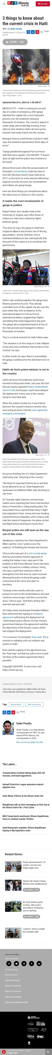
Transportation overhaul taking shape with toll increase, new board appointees (24, 774)
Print (46, 31)
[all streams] (48, 1052)
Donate (43, 4)
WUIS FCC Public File (13, 986)
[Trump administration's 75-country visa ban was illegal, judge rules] (13, 866)
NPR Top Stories (34, 705)
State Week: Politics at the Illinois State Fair (23, 796)
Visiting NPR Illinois (12, 980)
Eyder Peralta (16, 29)
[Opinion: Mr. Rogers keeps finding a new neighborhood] (13, 885)
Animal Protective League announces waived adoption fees (23, 786)
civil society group (38, 553)
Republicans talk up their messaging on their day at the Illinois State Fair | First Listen (26, 806)
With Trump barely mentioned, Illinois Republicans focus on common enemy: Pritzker (26, 817)
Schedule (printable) (13, 997)
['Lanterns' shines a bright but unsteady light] (13, 933)
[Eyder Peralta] (8, 727)
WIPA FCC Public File (13, 991)
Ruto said (36, 637)
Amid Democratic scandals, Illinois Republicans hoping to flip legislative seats (24, 829)
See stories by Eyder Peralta (29, 742)
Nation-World (16, 705)
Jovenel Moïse (20, 171)
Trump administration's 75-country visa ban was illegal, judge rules (34, 865)
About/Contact (11, 975)
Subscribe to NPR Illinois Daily (16, 1002)
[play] (3, 1052)
